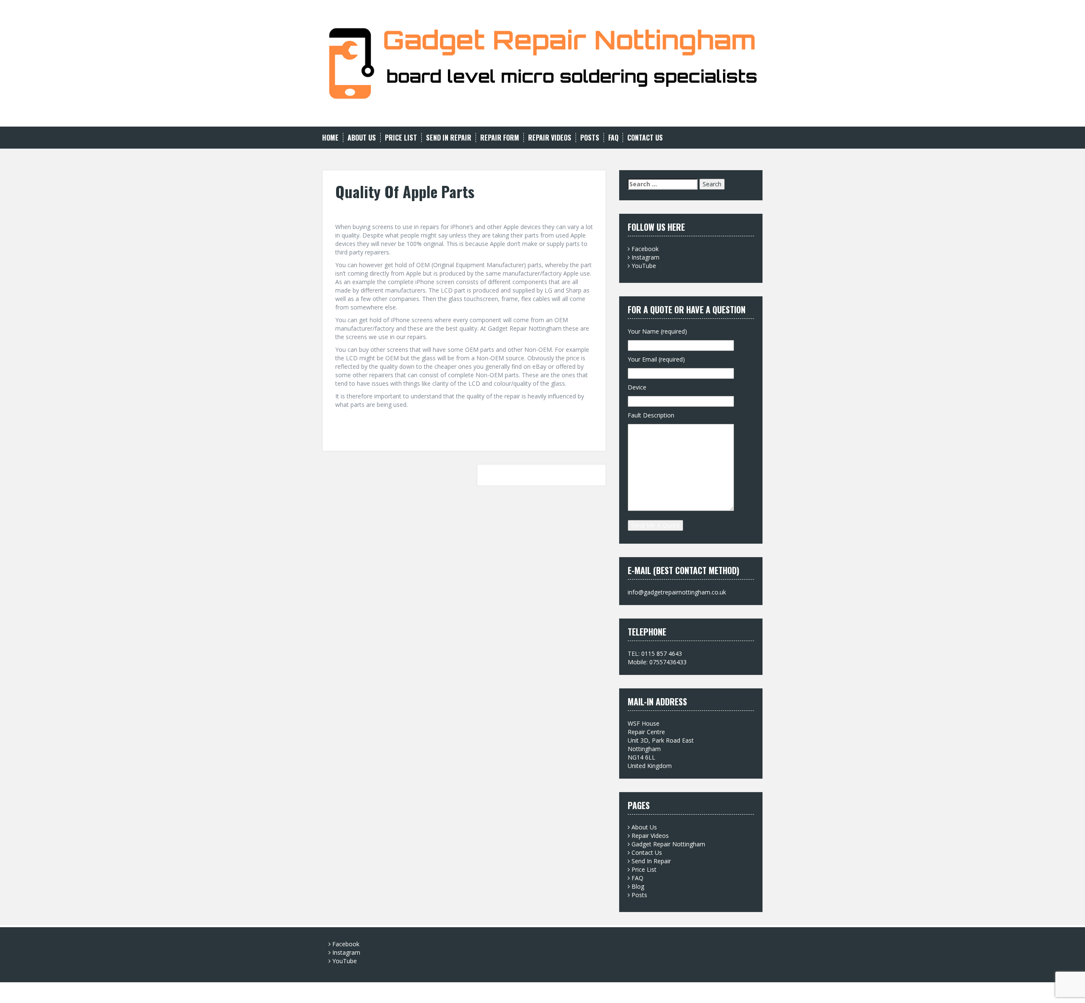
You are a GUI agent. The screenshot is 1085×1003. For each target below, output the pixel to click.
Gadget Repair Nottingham (668, 844)
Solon (445, 990)
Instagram (645, 257)
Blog (638, 886)
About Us (362, 138)
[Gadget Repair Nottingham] (542, 62)
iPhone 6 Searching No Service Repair (538, 474)
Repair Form (499, 138)
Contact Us (645, 138)
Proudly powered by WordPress (365, 990)
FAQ (613, 138)
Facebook (645, 249)
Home (330, 138)
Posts (589, 138)
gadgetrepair (397, 210)
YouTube (644, 266)
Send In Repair (448, 138)
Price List (401, 138)
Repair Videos (549, 138)
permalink (352, 432)
